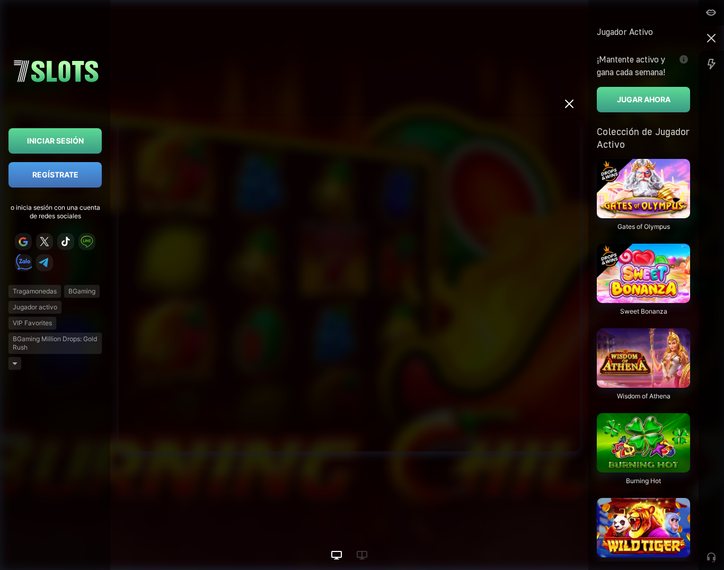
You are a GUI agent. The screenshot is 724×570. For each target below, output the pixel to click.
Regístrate (55, 174)
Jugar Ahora (643, 99)
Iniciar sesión (55, 140)
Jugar (643, 212)
